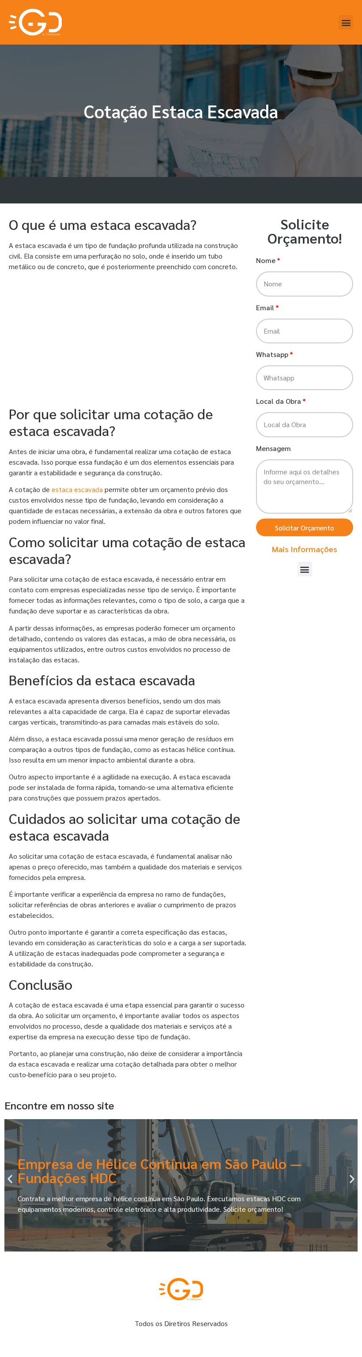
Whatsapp (272, 354)
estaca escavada (77, 489)
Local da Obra (278, 401)
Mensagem (273, 448)
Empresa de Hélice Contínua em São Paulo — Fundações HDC (160, 1170)
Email (265, 307)
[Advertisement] (128, 340)
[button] (346, 22)
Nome (265, 260)
